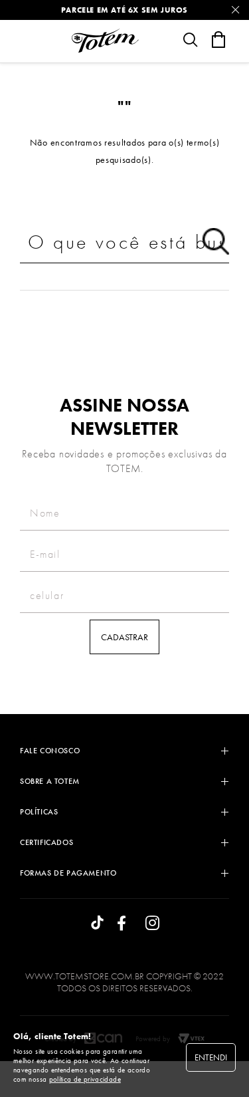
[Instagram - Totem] (152, 923)
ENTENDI (211, 1057)
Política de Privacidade (85, 1079)
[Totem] (105, 41)
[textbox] (124, 242)
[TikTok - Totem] (97, 923)
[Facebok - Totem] (125, 923)
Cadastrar (124, 637)
